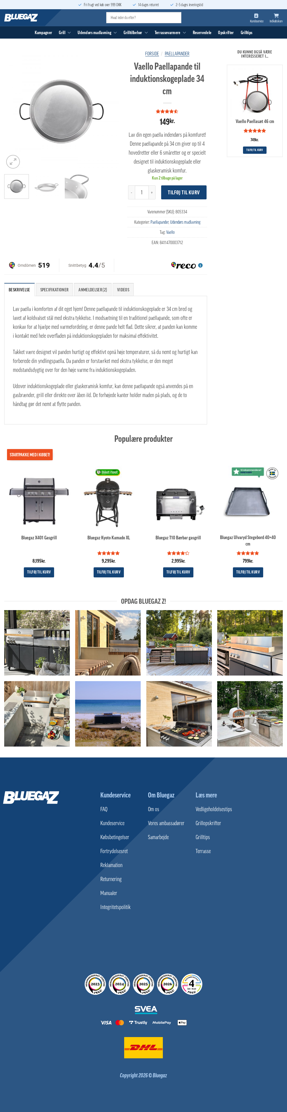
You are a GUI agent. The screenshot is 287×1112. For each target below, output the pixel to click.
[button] (13, 162)
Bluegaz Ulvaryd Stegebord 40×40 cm (248, 541)
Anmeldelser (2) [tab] (92, 289)
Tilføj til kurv (184, 192)
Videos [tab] (123, 289)
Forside (152, 53)
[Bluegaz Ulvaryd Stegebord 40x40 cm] (248, 498)
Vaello (170, 232)
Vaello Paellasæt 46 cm (255, 121)
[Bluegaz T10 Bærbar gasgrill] (178, 498)
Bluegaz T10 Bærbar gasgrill (178, 537)
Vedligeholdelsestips (214, 809)
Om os (153, 809)
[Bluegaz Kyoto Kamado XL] (109, 498)
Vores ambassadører (166, 823)
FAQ (103, 809)
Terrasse (203, 851)
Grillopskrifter (208, 823)
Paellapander (177, 53)
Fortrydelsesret (114, 851)
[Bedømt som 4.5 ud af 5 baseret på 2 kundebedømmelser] (167, 111)
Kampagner (43, 32)
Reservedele (202, 32)
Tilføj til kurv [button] (254, 150)
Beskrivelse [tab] (19, 289)
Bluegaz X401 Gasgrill (39, 537)
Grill (62, 32)
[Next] (110, 112)
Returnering (111, 879)
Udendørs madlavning (94, 32)
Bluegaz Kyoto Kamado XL (108, 537)
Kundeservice (115, 795)
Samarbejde (158, 837)
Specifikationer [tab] (54, 289)
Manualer (108, 893)
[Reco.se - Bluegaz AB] (95, 984)
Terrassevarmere (167, 32)
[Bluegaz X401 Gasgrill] (39, 498)
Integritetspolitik (115, 907)
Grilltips (247, 32)
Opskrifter (226, 32)
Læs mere (206, 795)
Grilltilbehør (133, 32)
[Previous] (13, 112)
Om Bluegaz (161, 795)
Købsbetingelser (114, 837)
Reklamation (111, 865)
